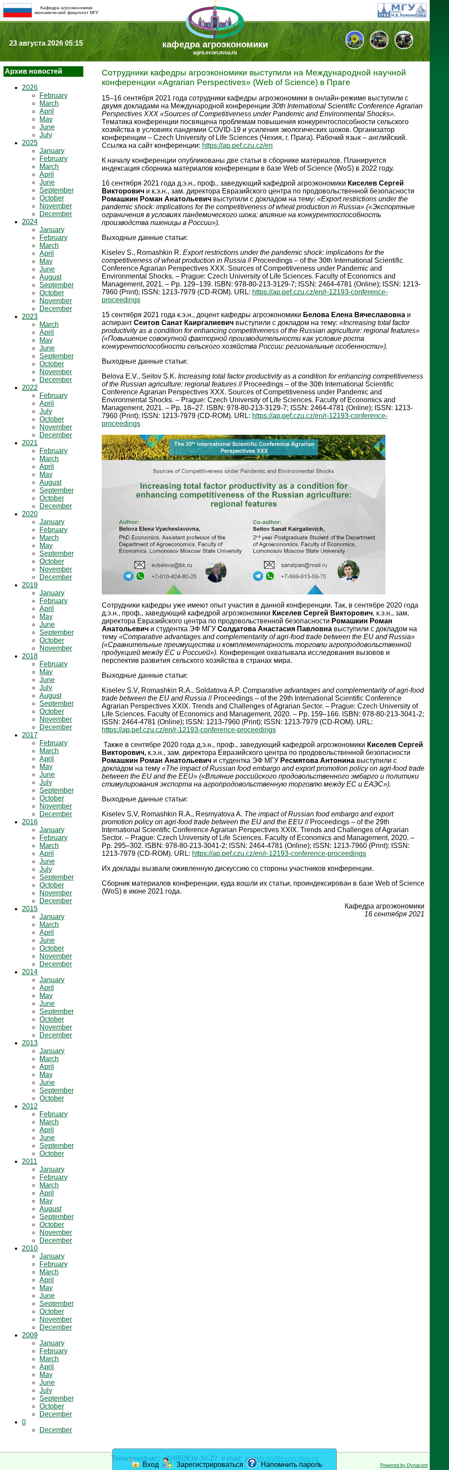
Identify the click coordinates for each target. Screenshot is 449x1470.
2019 (30, 585)
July (45, 135)
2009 (30, 1335)
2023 (30, 316)
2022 (30, 387)
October (51, 198)
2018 (30, 656)
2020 (30, 514)
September (56, 190)
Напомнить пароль (290, 1464)
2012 (30, 1106)
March (49, 103)
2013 (30, 1043)
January (51, 150)
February (53, 95)
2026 (30, 87)
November (55, 206)
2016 (30, 822)
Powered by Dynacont (404, 1465)
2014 (30, 972)
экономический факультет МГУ (66, 12)
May (46, 119)
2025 (30, 143)
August (50, 277)
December (55, 214)
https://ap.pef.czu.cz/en (237, 145)
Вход (150, 1464)
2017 (30, 735)
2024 (30, 221)
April (46, 111)
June (47, 127)
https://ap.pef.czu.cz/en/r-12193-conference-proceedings (189, 729)
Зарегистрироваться (209, 1464)
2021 (30, 443)
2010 (30, 1248)
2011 (29, 1161)
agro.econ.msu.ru (215, 53)
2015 (30, 908)
